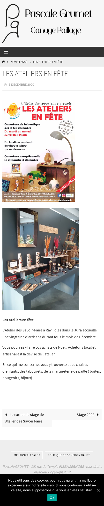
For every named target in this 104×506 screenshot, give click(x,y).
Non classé (19, 62)
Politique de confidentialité (69, 454)
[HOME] (3, 62)
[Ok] (98, 490)
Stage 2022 (86, 413)
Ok (52, 497)
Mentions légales (27, 454)
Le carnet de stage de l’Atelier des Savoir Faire (23, 416)
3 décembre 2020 (21, 84)
